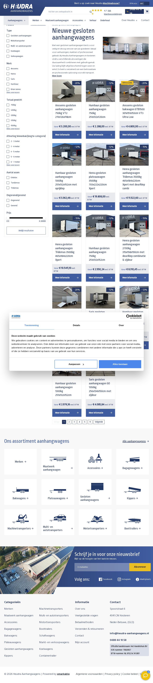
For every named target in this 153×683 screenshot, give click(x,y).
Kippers (8, 656)
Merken (36, 20)
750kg (13, 105)
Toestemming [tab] (32, 325)
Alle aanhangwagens (134, 441)
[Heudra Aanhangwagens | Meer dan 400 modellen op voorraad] (18, 8)
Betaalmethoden (84, 622)
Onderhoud (105, 20)
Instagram (126, 579)
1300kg (13, 115)
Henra (13, 74)
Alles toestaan (120, 364)
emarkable (63, 674)
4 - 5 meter (15, 151)
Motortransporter (18, 41)
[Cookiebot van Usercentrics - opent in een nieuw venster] (128, 316)
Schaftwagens (47, 636)
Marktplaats (145, 579)
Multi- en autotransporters (54, 615)
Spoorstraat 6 (117, 609)
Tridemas (15, 188)
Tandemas (15, 183)
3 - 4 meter (15, 146)
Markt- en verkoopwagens (54, 642)
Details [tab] (76, 325)
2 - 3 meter (15, 141)
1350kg (13, 120)
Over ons (80, 609)
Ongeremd (15, 200)
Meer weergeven (13, 92)
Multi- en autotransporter (21, 46)
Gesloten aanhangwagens (18, 649)
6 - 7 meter (15, 162)
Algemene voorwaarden (89, 674)
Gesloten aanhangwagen (21, 36)
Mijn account (82, 642)
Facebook (107, 579)
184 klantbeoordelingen (113, 12)
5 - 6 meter (15, 157)
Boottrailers (45, 629)
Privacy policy (112, 674)
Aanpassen (74, 364)
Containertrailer (47, 656)
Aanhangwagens (15, 20)
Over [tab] (121, 325)
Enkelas (14, 177)
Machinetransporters (51, 609)
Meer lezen (57, 76)
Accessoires (77, 20)
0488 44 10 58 (136, 11)
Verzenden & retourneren (89, 629)
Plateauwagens (12, 642)
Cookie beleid (130, 674)
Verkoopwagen (17, 56)
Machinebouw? (111, 3)
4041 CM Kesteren (120, 615)
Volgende (99, 422)
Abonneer (140, 567)
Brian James (16, 89)
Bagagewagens (12, 629)
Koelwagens (46, 649)
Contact (145, 20)
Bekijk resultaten (26, 230)
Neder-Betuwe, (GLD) (122, 622)
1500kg (13, 125)
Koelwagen (15, 51)
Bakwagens (10, 636)
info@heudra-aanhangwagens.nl (129, 633)
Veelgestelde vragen (86, 615)
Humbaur (14, 84)
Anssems (14, 68)
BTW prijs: (133, 3)
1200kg (13, 110)
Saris (13, 79)
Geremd (14, 205)
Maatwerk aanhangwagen (57, 20)
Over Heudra (128, 20)
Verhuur (92, 20)
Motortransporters (49, 622)
